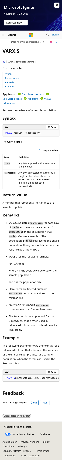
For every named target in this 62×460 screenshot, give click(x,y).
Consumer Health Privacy (16, 450)
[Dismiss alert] (56, 5)
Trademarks (9, 455)
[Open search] (47, 35)
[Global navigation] (3, 35)
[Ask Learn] (51, 41)
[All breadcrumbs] (5, 41)
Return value (12, 78)
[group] (31, 378)
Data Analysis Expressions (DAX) (26, 41)
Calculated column (33, 94)
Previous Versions (30, 441)
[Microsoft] (31, 35)
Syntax (8, 73)
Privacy (21, 446)
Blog (45, 441)
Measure (33, 99)
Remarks (9, 82)
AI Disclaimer (10, 441)
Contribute (8, 446)
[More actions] (56, 41)
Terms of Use (42, 450)
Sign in (55, 34)
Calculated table (12, 99)
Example (9, 86)
